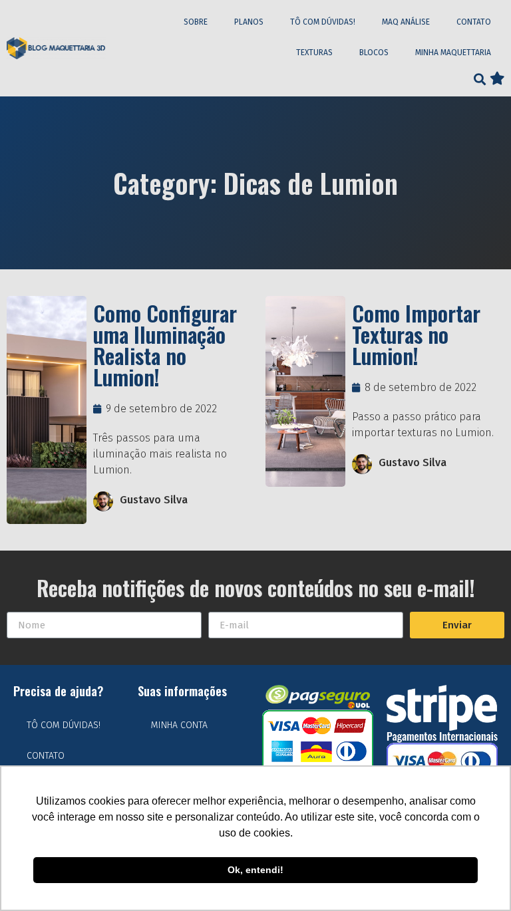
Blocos (374, 52)
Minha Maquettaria (453, 52)
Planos (248, 22)
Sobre (196, 22)
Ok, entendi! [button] (255, 869)
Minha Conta (179, 725)
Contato (473, 22)
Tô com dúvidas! (322, 22)
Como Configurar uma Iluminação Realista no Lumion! (165, 344)
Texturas (314, 52)
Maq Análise (406, 22)
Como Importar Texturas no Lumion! (416, 334)
